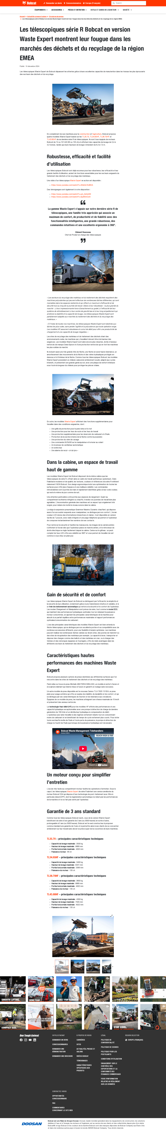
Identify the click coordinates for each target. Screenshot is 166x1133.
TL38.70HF (104, 137)
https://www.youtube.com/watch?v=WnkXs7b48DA (72, 185)
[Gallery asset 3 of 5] (93, 967)
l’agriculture (96, 134)
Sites (79, 1044)
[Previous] (53, 967)
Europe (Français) (92, 3)
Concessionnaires (73, 3)
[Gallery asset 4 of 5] (109, 967)
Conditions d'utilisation (111, 1059)
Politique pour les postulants (109, 1053)
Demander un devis (54, 3)
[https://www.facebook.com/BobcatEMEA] (21, 1040)
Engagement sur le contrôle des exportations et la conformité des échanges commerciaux (111, 1068)
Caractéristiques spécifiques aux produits (84, 1068)
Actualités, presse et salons (37, 16)
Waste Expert (75, 181)
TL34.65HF (94, 137)
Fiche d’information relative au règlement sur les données (110, 1081)
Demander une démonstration (58, 1050)
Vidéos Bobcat (83, 1056)
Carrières (81, 1040)
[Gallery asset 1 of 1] (83, 104)
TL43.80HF (51, 139)
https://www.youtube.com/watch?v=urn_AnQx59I (71, 194)
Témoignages (82, 1061)
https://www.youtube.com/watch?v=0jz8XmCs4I (70, 197)
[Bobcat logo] (29, 3)
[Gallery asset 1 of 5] (83, 936)
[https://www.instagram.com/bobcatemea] (25, 1040)
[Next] (112, 967)
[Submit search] (144, 3)
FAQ (53, 1103)
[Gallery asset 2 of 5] (77, 967)
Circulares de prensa (56, 16)
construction (84, 134)
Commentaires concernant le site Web (62, 1109)
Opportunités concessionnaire (59, 1097)
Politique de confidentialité (107, 1041)
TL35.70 (85, 137)
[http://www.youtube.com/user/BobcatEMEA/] (30, 1040)
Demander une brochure (62, 1056)
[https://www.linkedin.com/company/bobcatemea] (34, 1040)
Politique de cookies (109, 1047)
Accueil (22, 16)
